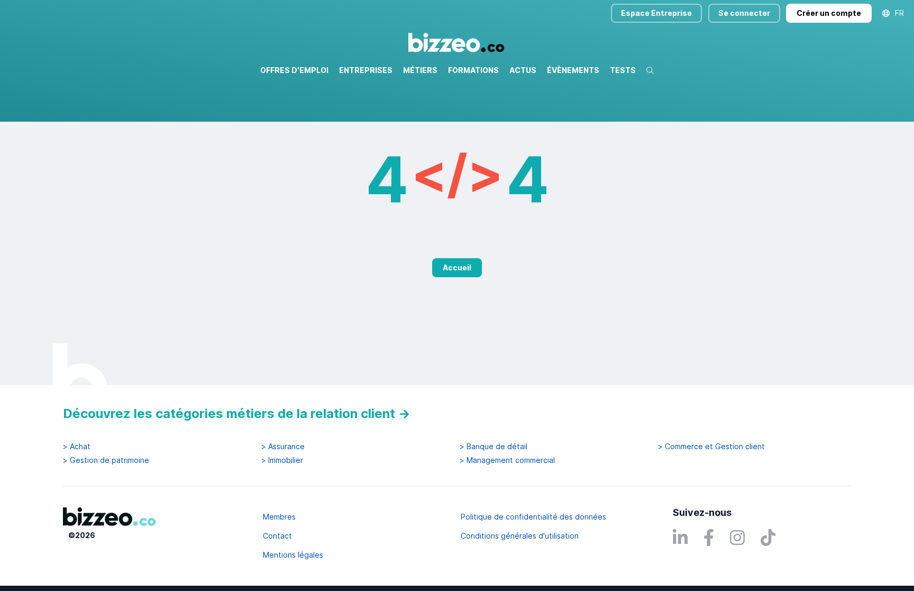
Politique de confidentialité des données (533, 516)
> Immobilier (282, 460)
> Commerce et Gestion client (711, 446)
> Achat (76, 446)
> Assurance (283, 446)
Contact (277, 535)
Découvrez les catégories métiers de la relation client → (236, 413)
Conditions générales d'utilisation (520, 535)
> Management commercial (507, 460)
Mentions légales (293, 554)
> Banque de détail (493, 446)
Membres (279, 516)
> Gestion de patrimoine (106, 460)
